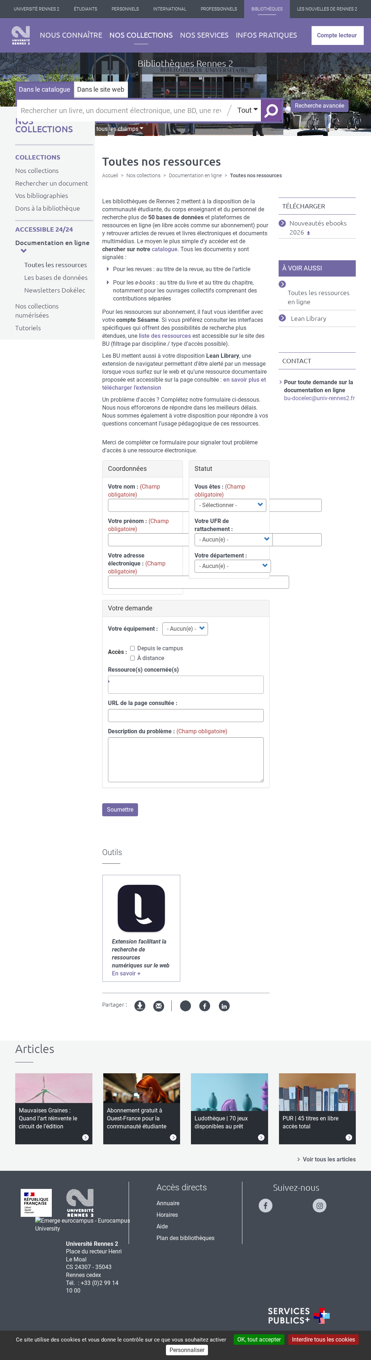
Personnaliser (187, 1350)
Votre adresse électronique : (126, 559)
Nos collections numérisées (37, 310)
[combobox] (186, 685)
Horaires (167, 1214)
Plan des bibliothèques (185, 1238)
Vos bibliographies (41, 195)
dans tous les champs (111, 128)
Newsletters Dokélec (54, 290)
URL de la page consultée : (143, 703)
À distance (150, 658)
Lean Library (308, 318)
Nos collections (141, 35)
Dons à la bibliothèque (47, 208)
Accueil (110, 175)
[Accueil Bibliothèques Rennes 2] (21, 35)
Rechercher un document (51, 183)
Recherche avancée (319, 105)
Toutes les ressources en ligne (319, 297)
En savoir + (126, 973)
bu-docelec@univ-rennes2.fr (319, 398)
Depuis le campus (160, 648)
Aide (162, 1226)
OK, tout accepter (259, 1339)
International (169, 9)
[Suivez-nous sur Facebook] (269, 1202)
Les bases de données (56, 277)
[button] (24, 251)
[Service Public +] (299, 1316)
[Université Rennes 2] (80, 1202)
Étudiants (85, 9)
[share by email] (158, 1006)
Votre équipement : (133, 628)
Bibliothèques (267, 9)
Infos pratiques (266, 35)
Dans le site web (100, 89)
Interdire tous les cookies (323, 1339)
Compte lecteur (337, 35)
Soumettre (120, 809)
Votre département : (221, 555)
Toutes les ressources (55, 264)
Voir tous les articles (329, 1159)
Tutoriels (28, 327)
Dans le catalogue (44, 89)
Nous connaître (71, 35)
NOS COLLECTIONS (44, 125)
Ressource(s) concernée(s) (143, 669)
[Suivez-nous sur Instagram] (323, 1202)
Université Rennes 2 (36, 9)
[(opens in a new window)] (141, 908)
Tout (245, 110)
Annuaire (168, 1203)
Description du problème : (141, 731)
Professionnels (219, 9)
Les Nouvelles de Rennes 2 (327, 9)
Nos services (204, 35)
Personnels (125, 9)
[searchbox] (116, 682)
